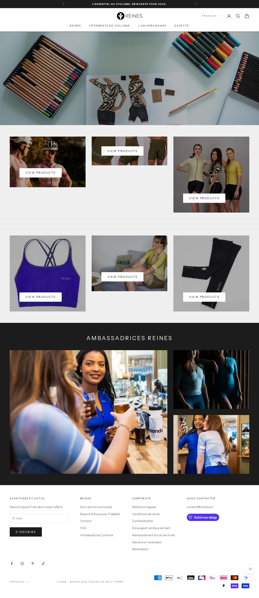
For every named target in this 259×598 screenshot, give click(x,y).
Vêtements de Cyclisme (109, 25)
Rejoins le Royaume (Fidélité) (100, 514)
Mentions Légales (144, 507)
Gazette (181, 25)
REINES (75, 25)
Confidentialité (142, 521)
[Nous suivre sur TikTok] (43, 564)
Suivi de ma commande (96, 507)
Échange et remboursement (151, 528)
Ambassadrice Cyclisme (96, 535)
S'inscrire (26, 532)
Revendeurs (140, 549)
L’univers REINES (152, 25)
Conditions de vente (146, 514)
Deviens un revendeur (147, 542)
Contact (85, 521)
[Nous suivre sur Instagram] (22, 564)
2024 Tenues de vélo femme (102, 581)
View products (40, 172)
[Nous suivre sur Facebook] (12, 564)
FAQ (83, 528)
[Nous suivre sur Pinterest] (33, 564)
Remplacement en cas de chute (153, 535)
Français (209, 16)
